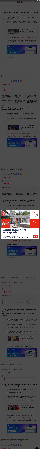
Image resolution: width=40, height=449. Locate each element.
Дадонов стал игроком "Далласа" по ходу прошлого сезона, (23, 133)
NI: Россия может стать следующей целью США (19, 194)
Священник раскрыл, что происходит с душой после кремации (19, 189)
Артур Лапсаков (9, 150)
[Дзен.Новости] (11, 81)
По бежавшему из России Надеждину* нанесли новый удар (32, 96)
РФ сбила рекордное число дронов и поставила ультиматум (20, 101)
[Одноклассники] (21, 81)
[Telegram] (16, 81)
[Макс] (14, 81)
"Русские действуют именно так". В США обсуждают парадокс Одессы (32, 101)
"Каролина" (31, 344)
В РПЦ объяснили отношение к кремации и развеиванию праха (7, 96)
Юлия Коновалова (10, 57)
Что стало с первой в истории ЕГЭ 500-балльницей (18, 96)
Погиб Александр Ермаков (7, 100)
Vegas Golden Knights (12, 257)
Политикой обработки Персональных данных (26, 4)
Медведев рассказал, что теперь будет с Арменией (7, 194)
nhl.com (8, 55)
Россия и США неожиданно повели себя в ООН (32, 194)
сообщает (30, 17)
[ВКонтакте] (18, 81)
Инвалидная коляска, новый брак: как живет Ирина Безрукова (32, 189)
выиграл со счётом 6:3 (22, 428)
